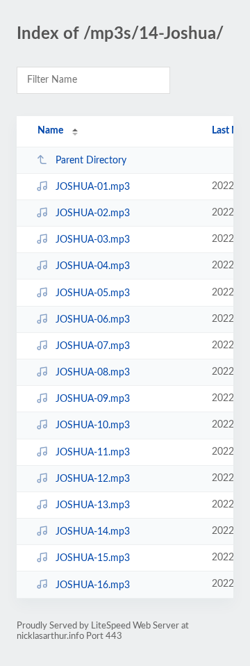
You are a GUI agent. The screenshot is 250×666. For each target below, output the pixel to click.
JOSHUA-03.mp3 (93, 240)
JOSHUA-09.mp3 (93, 399)
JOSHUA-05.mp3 (93, 293)
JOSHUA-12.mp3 (93, 479)
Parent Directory (91, 160)
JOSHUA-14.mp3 (93, 532)
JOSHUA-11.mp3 (93, 452)
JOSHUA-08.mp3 (93, 372)
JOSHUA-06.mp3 (93, 320)
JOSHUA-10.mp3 (93, 425)
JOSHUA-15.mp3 (93, 558)
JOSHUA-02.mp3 (93, 213)
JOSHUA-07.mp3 (93, 346)
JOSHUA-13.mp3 (93, 505)
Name (50, 131)
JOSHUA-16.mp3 (93, 585)
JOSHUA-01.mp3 (93, 187)
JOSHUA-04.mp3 (93, 266)
